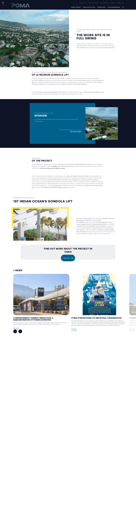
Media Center (104, 2)
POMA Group (76, 7)
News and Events (93, 2)
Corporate (77, 312)
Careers (112, 2)
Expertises (101, 7)
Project (18, 312)
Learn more (16, 327)
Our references (114, 7)
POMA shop (120, 2)
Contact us (83, 2)
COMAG (55, 166)
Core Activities (89, 7)
